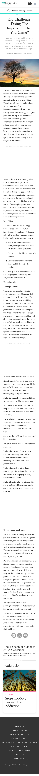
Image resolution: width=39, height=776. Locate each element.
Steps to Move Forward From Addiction (15, 702)
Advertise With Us (19, 734)
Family (19, 14)
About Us (19, 726)
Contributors (19, 730)
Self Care (9, 695)
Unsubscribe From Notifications (19, 743)
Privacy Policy (19, 738)
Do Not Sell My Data (19, 751)
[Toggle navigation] (30, 3)
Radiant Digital (19, 759)
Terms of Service (19, 747)
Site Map (19, 755)
